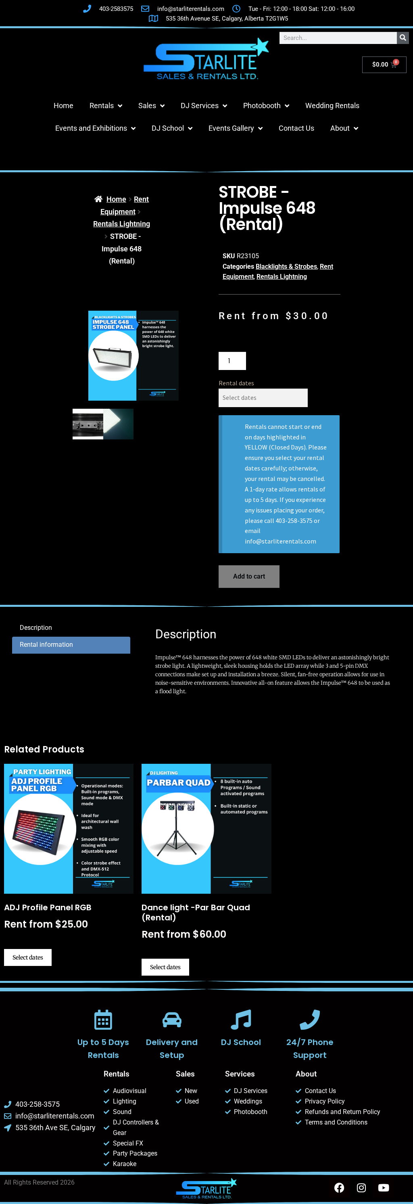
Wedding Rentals (332, 105)
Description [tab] (36, 627)
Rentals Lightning (121, 223)
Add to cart (249, 576)
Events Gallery (231, 128)
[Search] (403, 38)
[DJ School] (241, 1020)
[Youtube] (383, 1187)
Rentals (102, 105)
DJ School (168, 128)
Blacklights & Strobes (286, 266)
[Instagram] (361, 1187)
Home (63, 105)
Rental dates (236, 383)
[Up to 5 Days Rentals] (103, 1020)
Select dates (28, 957)
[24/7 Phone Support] (310, 1020)
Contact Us (296, 128)
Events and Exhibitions (91, 128)
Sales (147, 105)
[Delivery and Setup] (172, 1020)
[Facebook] (339, 1187)
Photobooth (262, 105)
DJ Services (200, 105)
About (340, 128)
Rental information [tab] (46, 644)
